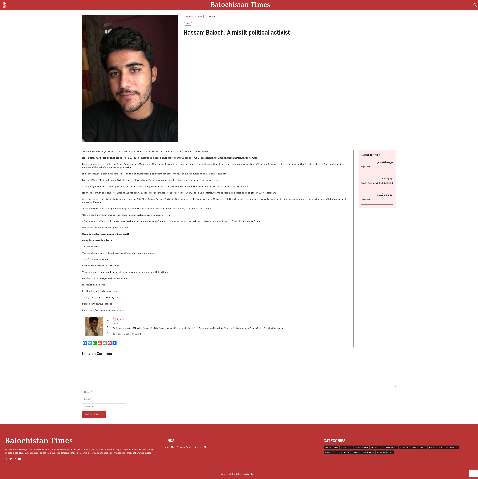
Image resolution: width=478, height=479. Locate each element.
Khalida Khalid (385, 183)
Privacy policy (185, 447)
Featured (361, 447)
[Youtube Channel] (19, 459)
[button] (475, 5)
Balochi (331, 447)
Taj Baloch (210, 16)
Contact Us (201, 447)
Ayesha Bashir (367, 183)
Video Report (384, 452)
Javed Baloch (367, 199)
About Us (169, 447)
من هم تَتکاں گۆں (384, 162)
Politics (330, 452)
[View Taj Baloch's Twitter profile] (108, 327)
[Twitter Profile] (10, 459)
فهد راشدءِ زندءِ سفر (382, 178)
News (188, 24)
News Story (419, 447)
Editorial (346, 447)
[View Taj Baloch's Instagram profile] (108, 333)
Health (375, 447)
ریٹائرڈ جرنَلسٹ (385, 194)
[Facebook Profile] (6, 459)
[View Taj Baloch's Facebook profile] (108, 321)
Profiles (343, 452)
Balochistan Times (240, 5)
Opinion (435, 447)
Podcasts (452, 447)
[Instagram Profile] (15, 459)
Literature (390, 447)
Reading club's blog (363, 452)
